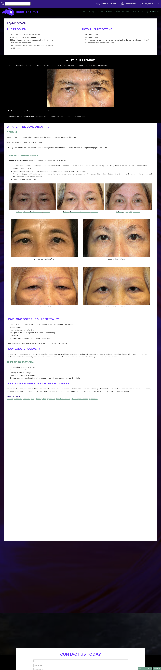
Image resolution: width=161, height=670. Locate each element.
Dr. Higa (92, 12)
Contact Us (154, 12)
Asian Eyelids (41, 399)
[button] (32, 198)
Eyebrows (51, 399)
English (141, 668)
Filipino (149, 668)
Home (84, 12)
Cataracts (18, 399)
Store (134, 12)
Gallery (109, 12)
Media (140, 12)
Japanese (157, 668)
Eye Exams (93, 399)
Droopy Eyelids (28, 399)
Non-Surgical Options (80, 399)
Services (100, 12)
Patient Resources (122, 12)
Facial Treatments (63, 399)
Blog (146, 12)
